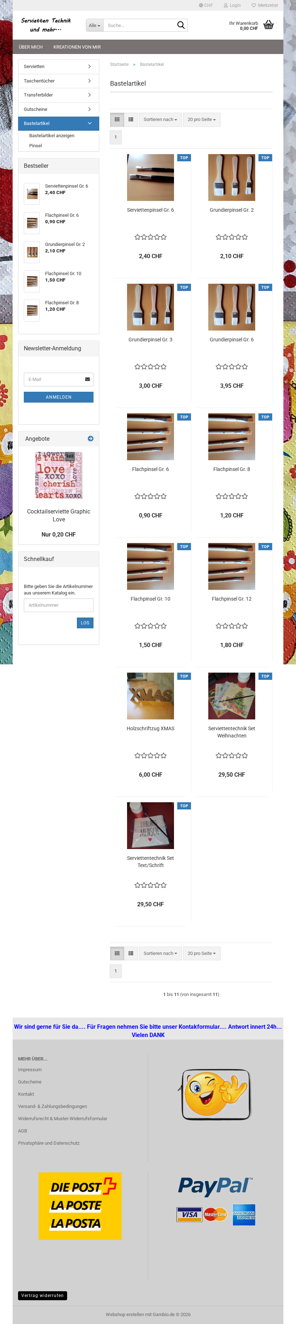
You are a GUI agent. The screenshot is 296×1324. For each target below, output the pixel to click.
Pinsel (35, 145)
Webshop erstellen (125, 1314)
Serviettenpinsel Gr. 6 (150, 210)
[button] (205, 5)
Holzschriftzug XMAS (150, 728)
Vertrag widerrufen (42, 1295)
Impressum (30, 1069)
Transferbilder (38, 95)
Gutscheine (35, 109)
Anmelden (59, 397)
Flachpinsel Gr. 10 (150, 599)
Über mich (31, 47)
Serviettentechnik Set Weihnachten (231, 732)
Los (85, 622)
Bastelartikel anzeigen (51, 135)
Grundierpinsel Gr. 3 (151, 339)
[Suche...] (181, 25)
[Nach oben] (20, 1313)
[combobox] (160, 120)
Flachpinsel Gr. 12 (232, 599)
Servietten (34, 66)
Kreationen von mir (77, 47)
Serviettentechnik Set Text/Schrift (150, 861)
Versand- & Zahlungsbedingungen (52, 1106)
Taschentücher (39, 81)
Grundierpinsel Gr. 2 (232, 210)
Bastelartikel (36, 123)
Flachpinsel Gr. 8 (231, 469)
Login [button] (234, 5)
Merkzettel (267, 5)
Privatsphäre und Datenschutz (48, 1143)
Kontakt (26, 1094)
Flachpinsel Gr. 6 (150, 469)
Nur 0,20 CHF (59, 534)
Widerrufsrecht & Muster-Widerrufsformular (62, 1118)
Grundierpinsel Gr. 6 (232, 339)
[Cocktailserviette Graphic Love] (58, 475)
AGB (22, 1131)
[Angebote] (90, 439)
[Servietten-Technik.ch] (46, 25)
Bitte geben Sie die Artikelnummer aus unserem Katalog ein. (58, 590)
